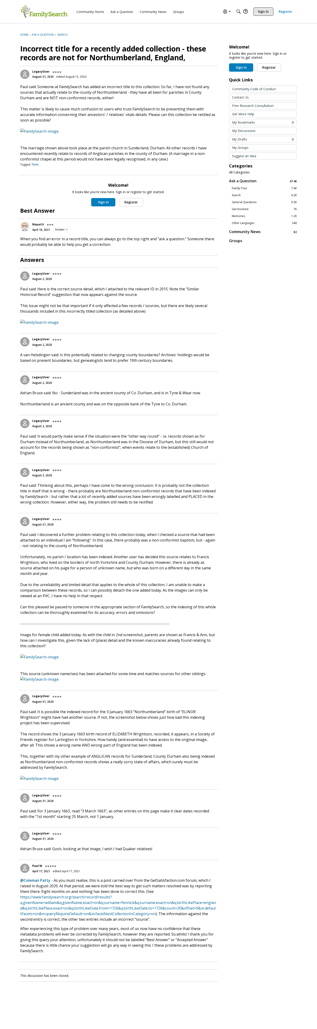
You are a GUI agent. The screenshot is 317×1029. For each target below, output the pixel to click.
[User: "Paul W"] (24, 868)
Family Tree (264, 188)
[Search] (238, 11)
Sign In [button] (103, 202)
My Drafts (263, 139)
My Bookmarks (263, 122)
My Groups (240, 147)
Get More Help (243, 114)
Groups (235, 240)
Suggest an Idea (244, 156)
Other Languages (264, 223)
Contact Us (240, 97)
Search (264, 195)
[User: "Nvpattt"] (24, 226)
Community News (263, 231)
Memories (264, 216)
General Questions (264, 202)
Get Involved (264, 209)
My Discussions (244, 130)
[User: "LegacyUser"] (24, 74)
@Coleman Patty (35, 880)
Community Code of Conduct (254, 89)
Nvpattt (38, 224)
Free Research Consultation (253, 105)
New (35, 164)
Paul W (37, 866)
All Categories (239, 172)
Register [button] (131, 202)
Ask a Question (263, 181)
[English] (44, 12)
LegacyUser (41, 72)
